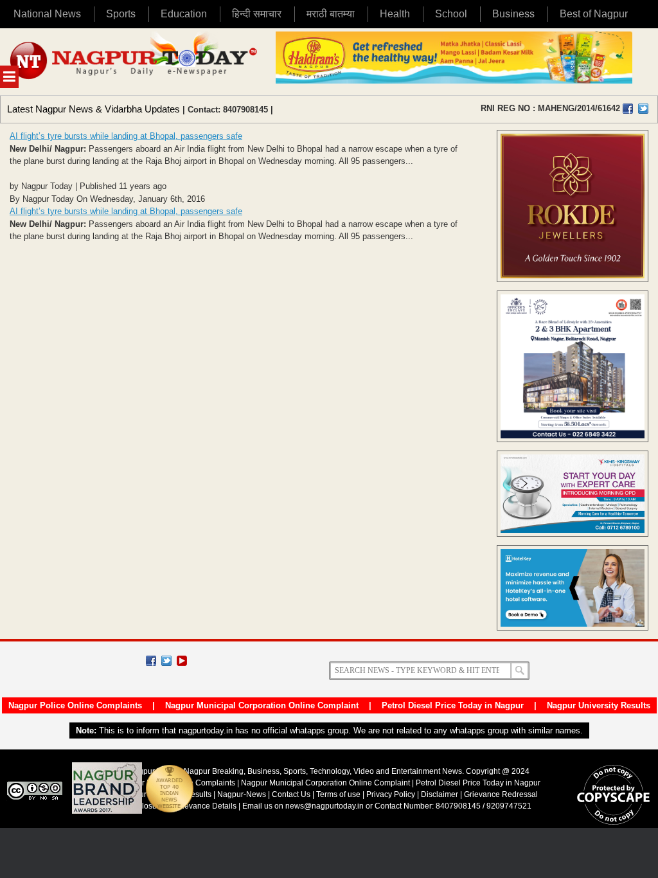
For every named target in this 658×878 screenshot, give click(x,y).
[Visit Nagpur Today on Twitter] (643, 108)
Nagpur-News (241, 794)
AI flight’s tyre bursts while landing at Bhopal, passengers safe (126, 136)
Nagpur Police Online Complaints (75, 705)
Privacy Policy (390, 794)
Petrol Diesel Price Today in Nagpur (453, 705)
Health (395, 13)
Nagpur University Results (598, 705)
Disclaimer (440, 794)
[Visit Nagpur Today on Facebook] (628, 108)
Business (513, 13)
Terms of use (338, 794)
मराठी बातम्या (331, 13)
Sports (121, 13)
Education (184, 13)
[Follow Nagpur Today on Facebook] (151, 661)
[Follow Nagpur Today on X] (166, 661)
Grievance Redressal (501, 794)
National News (47, 13)
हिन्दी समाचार (256, 13)
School (451, 13)
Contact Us (291, 794)
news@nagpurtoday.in (324, 806)
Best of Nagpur (594, 13)
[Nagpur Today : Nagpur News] (135, 61)
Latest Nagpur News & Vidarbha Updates (93, 108)
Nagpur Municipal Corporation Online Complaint (262, 705)
